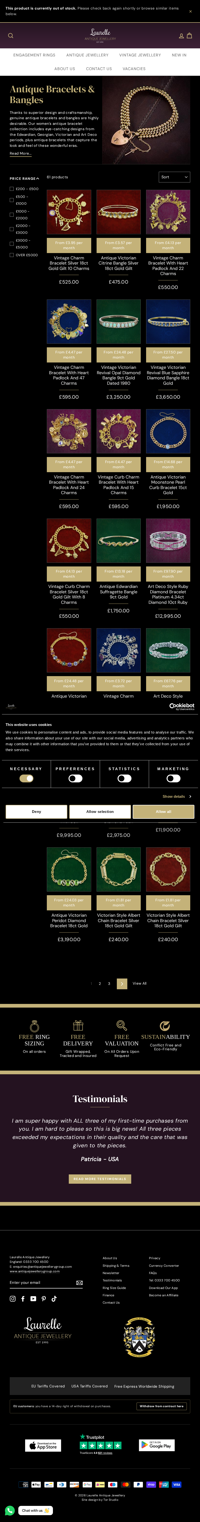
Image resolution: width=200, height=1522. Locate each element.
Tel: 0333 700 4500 (164, 1280)
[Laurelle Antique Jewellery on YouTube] (33, 1299)
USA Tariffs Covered (89, 1386)
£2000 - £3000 (23, 229)
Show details (174, 796)
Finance (108, 1295)
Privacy (154, 1258)
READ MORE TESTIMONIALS (100, 1179)
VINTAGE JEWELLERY (140, 55)
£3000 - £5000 (23, 243)
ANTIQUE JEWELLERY (87, 55)
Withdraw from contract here (161, 1406)
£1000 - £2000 (23, 214)
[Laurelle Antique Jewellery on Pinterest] (44, 1299)
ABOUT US (64, 68)
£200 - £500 (27, 189)
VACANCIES (134, 68)
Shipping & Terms (116, 1266)
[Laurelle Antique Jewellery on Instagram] (13, 1299)
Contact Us (111, 1302)
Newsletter (111, 1273)
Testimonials (112, 1280)
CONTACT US (99, 68)
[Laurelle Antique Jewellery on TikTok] (54, 1299)
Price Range (23, 178)
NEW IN (179, 55)
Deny (36, 811)
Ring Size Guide (114, 1288)
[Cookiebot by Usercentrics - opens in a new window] (173, 706)
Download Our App (163, 1288)
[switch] (75, 778)
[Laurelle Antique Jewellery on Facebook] (23, 1299)
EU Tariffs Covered (48, 1386)
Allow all (163, 811)
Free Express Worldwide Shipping (144, 1386)
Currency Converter (164, 1266)
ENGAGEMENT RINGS (34, 55)
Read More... (21, 153)
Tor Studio (110, 1500)
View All (140, 983)
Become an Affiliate (164, 1295)
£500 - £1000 (22, 200)
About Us (110, 1258)
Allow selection (100, 811)
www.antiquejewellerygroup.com (35, 1271)
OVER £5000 (27, 255)
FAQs (153, 1273)
